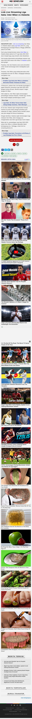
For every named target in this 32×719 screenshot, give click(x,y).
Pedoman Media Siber (7, 709)
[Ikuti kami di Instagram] (17, 705)
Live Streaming (5, 156)
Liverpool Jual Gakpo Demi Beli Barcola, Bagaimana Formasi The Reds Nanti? (14, 681)
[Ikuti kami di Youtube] (20, 705)
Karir (23, 708)
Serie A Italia (7, 153)
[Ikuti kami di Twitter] (14, 705)
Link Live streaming (18, 44)
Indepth (16, 5)
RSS (20, 711)
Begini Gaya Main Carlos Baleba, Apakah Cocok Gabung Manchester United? (16, 666)
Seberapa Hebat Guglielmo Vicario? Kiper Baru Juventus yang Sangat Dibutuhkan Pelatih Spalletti (16, 676)
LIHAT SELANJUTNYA (16, 140)
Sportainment (24, 5)
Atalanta (24, 60)
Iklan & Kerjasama (13, 711)
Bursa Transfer (8, 5)
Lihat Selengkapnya (26, 698)
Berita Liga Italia (13, 156)
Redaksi (18, 708)
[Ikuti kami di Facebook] (11, 705)
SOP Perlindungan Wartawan (20, 709)
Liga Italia (17, 45)
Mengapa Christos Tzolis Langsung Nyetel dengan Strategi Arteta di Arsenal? (16, 671)
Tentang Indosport (10, 708)
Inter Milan (23, 52)
